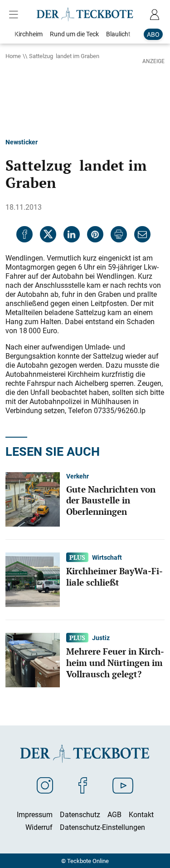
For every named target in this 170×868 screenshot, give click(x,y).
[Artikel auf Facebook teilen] (24, 234)
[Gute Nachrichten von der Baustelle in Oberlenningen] (32, 498)
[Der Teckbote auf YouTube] (122, 785)
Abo (153, 34)
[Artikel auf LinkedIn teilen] (71, 234)
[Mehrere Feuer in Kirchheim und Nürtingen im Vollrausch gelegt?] (32, 659)
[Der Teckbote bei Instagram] (45, 785)
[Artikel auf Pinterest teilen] (95, 234)
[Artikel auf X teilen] (48, 234)
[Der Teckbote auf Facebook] (82, 785)
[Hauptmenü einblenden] (15, 14)
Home (13, 56)
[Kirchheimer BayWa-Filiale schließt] (32, 579)
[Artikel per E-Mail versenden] (142, 234)
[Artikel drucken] (119, 234)
